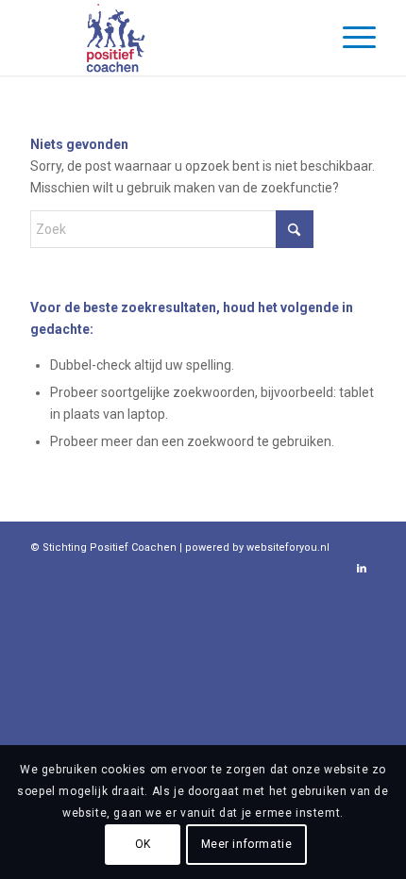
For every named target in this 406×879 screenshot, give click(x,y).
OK (143, 844)
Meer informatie (247, 844)
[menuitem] (350, 37)
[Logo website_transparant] (168, 37)
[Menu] (350, 37)
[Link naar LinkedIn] (361, 569)
